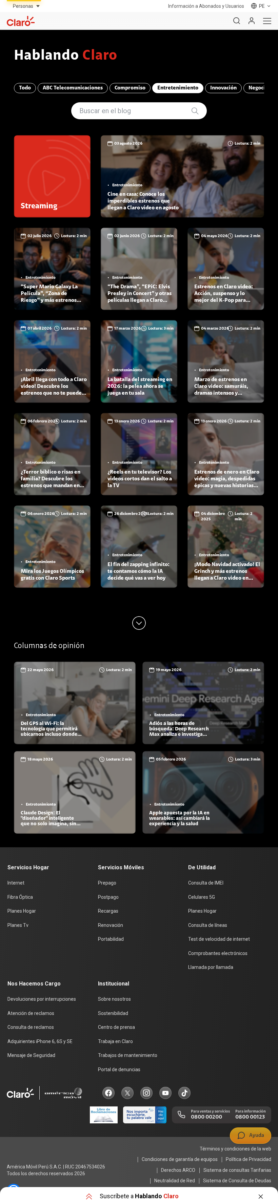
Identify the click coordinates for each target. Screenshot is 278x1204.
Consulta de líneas (207, 925)
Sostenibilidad (113, 1013)
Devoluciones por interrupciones (41, 999)
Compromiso (130, 88)
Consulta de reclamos (30, 1027)
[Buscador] (236, 21)
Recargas (108, 911)
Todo (25, 88)
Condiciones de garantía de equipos (180, 1159)
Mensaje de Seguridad (31, 1055)
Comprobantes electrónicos (217, 953)
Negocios (260, 88)
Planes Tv (17, 925)
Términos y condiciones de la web (235, 1148)
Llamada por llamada (210, 967)
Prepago (107, 883)
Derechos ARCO (178, 1170)
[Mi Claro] (251, 21)
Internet (15, 883)
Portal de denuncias (119, 1069)
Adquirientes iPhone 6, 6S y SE (40, 1041)
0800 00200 (206, 1117)
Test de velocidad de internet (219, 939)
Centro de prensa (116, 1027)
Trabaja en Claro (115, 1041)
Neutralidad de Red (174, 1180)
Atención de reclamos (30, 1013)
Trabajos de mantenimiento (127, 1055)
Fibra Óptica (20, 897)
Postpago (108, 897)
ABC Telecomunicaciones (73, 88)
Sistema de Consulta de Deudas (237, 1180)
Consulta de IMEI (205, 883)
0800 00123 (250, 1117)
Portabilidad (111, 939)
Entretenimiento (177, 88)
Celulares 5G (201, 897)
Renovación (110, 925)
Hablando (65, 56)
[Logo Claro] (21, 21)
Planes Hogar (21, 911)
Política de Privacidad (248, 1159)
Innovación (223, 88)
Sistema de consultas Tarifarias (237, 1170)
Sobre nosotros (114, 999)
